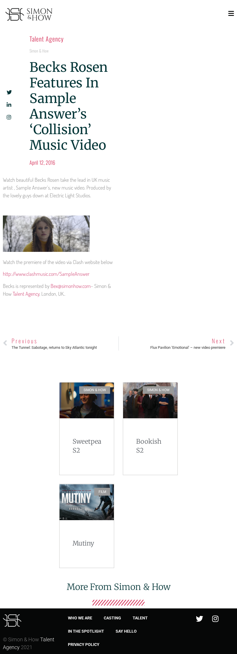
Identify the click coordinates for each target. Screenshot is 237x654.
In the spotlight (86, 631)
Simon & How (39, 51)
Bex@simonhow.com (71, 286)
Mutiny (83, 543)
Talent (140, 618)
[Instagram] (215, 618)
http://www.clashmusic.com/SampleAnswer (46, 274)
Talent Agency (46, 38)
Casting (112, 618)
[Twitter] (199, 618)
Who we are (80, 618)
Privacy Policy (83, 644)
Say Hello (126, 631)
